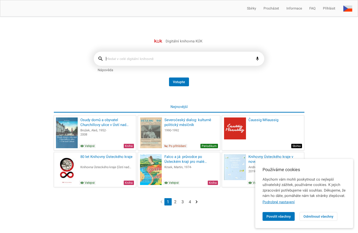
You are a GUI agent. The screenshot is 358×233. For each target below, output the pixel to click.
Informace (294, 8)
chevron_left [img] (161, 201)
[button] (348, 8)
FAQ (312, 8)
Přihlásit (329, 8)
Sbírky (251, 8)
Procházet (271, 8)
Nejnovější (179, 107)
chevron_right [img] (196, 201)
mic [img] (257, 58)
